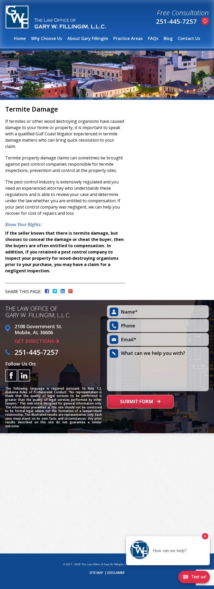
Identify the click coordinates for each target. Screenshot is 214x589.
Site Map (96, 572)
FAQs (153, 38)
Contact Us (189, 38)
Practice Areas (128, 38)
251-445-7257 (176, 21)
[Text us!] (194, 578)
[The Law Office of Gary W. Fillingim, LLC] (55, 17)
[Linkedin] (24, 375)
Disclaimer (115, 572)
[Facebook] (11, 375)
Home (20, 38)
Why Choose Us (46, 38)
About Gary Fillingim (87, 38)
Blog (168, 38)
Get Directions (34, 341)
